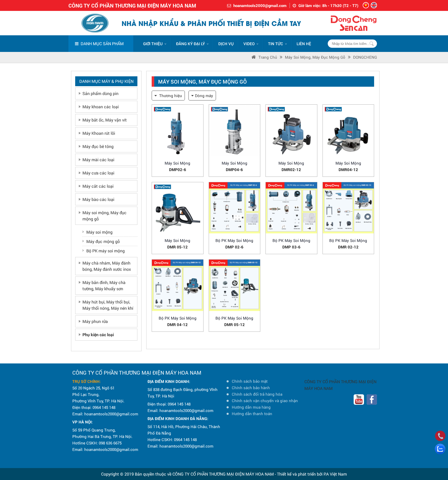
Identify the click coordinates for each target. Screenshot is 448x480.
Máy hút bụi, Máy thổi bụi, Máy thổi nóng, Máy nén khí (107, 305)
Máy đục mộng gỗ (103, 241)
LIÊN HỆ (304, 43)
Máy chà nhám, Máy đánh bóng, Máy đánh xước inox (106, 266)
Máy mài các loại (98, 159)
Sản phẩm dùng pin (100, 93)
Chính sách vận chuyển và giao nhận (265, 400)
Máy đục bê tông (98, 146)
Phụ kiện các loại (98, 334)
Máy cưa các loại (98, 172)
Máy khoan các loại (100, 106)
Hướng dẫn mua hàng (251, 407)
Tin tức (275, 43)
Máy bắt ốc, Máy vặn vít (104, 120)
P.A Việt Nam (335, 474)
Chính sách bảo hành (251, 387)
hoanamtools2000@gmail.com (259, 5)
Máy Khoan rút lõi (98, 133)
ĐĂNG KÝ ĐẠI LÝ (190, 43)
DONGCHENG (365, 57)
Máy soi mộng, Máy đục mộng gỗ (315, 57)
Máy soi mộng (99, 232)
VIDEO (249, 43)
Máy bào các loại (98, 199)
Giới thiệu (153, 43)
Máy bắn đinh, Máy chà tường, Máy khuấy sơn (103, 285)
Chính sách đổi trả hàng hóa (257, 394)
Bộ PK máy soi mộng (105, 250)
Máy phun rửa (95, 321)
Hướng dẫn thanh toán (252, 413)
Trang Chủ (267, 57)
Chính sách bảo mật (250, 381)
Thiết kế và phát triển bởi (300, 474)
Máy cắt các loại (98, 186)
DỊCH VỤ (226, 43)
